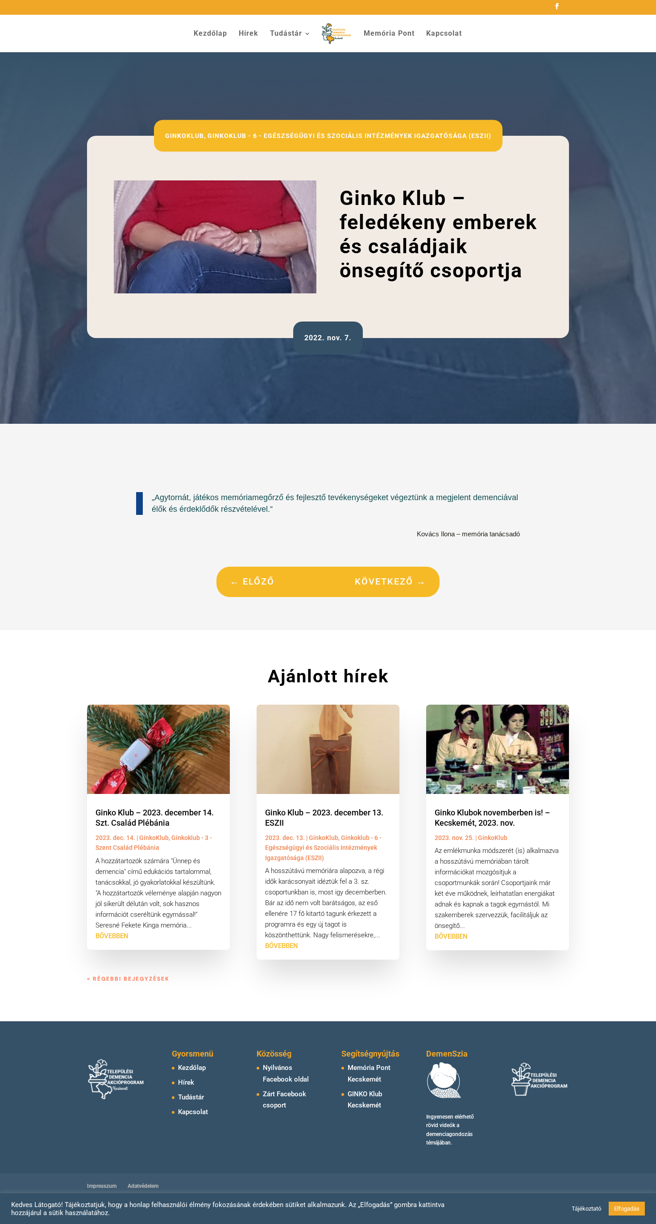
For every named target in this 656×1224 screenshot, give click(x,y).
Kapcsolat (444, 34)
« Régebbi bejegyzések (128, 978)
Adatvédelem (143, 1186)
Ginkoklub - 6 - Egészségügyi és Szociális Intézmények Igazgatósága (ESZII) (349, 135)
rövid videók (440, 1125)
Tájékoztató (586, 1208)
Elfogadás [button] (626, 1208)
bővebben (112, 936)
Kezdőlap (210, 34)
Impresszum (101, 1186)
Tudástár (286, 34)
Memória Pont (389, 34)
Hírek (248, 34)
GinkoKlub (184, 135)
